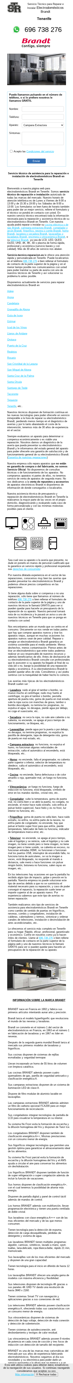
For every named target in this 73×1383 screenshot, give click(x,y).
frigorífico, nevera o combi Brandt (42, 230)
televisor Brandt (19, 239)
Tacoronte (12, 394)
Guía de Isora (15, 315)
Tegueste (12, 400)
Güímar (11, 321)
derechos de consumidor (26, 569)
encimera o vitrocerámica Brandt (46, 236)
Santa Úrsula (14, 381)
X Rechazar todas (46, 1374)
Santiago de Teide (17, 387)
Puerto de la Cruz (17, 345)
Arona (10, 297)
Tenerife (11, 406)
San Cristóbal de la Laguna (22, 363)
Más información (24, 1374)
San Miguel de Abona (19, 369)
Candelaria (13, 303)
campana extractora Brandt (36, 227)
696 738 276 (43, 29)
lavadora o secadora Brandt (31, 233)
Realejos (12, 351)
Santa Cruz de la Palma (20, 375)
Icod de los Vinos (17, 327)
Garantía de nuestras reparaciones (27, 457)
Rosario (11, 357)
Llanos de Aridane (17, 333)
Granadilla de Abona (18, 309)
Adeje (10, 291)
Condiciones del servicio (40, 151)
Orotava (11, 339)
